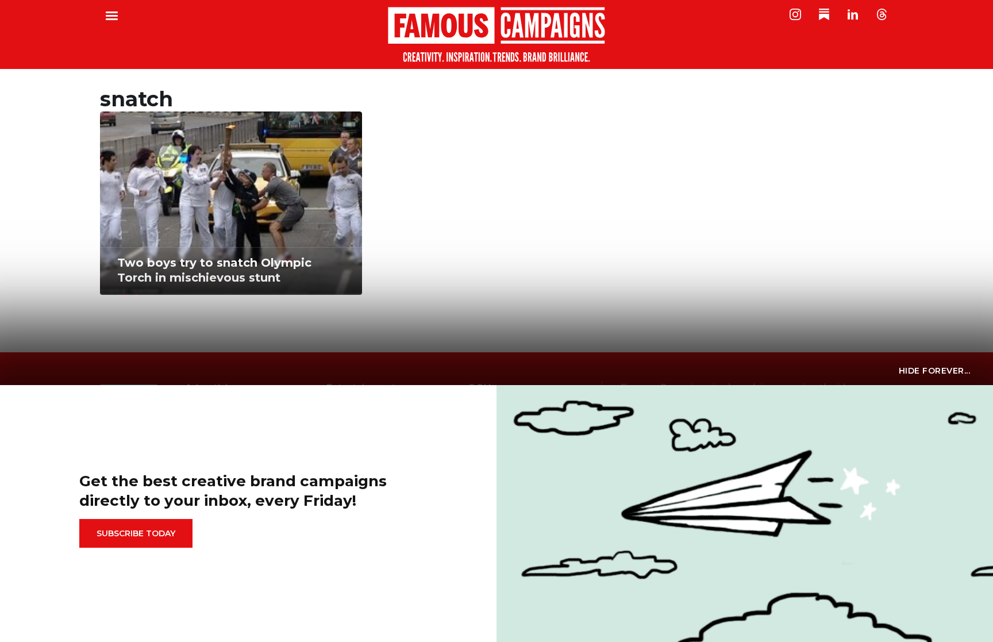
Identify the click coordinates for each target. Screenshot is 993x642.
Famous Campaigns (496, 34)
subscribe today (136, 533)
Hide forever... (935, 371)
